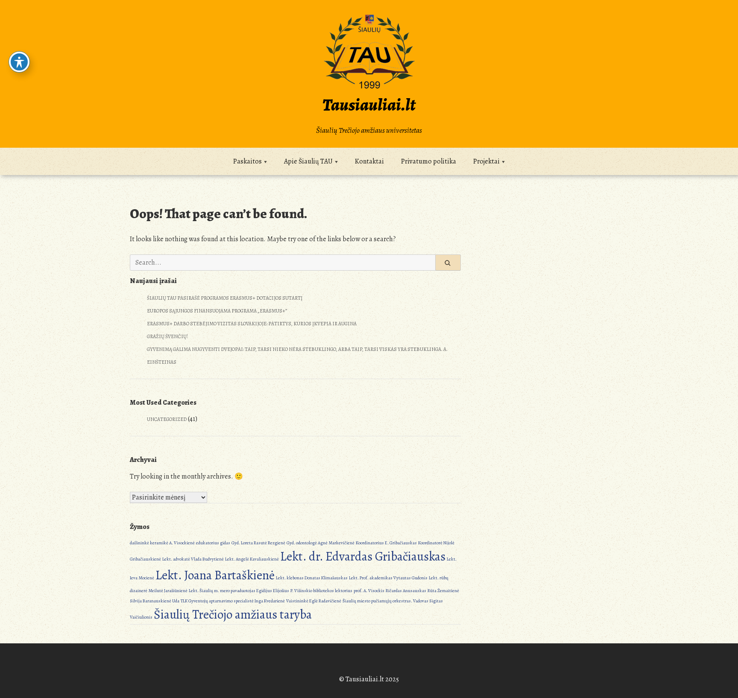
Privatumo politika (428, 161)
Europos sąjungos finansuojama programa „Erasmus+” (217, 310)
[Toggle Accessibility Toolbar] (19, 62)
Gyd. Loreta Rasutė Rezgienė (258, 543)
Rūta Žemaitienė (443, 590)
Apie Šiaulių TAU (308, 161)
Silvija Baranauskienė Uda (154, 601)
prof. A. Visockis (369, 590)
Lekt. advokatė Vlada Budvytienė (193, 559)
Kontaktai (369, 161)
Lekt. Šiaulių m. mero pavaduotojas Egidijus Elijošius (239, 590)
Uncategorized (167, 419)
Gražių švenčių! (167, 336)
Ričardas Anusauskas (406, 590)
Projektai (486, 161)
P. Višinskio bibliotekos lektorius (321, 590)
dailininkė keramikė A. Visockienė (162, 543)
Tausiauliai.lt (369, 105)
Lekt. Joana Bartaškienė (215, 575)
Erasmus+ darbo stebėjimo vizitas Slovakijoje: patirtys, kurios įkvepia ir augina (252, 323)
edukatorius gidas (213, 543)
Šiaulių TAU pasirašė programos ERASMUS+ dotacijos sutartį (225, 298)
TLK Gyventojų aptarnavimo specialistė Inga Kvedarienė (233, 601)
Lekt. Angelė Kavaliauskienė (252, 559)
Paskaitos (247, 161)
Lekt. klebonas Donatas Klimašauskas (312, 578)
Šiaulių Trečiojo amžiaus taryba (233, 614)
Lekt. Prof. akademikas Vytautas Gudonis (388, 578)
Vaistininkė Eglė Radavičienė (313, 601)
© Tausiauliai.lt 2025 (369, 679)
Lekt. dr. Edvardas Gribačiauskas (362, 556)
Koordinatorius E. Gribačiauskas (386, 543)
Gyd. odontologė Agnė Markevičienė (320, 543)
